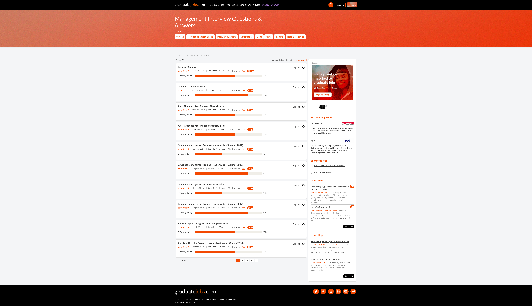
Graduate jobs (217, 4)
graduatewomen (270, 4)
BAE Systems (317, 123)
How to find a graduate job (200, 36)
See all (347, 226)
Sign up (352, 4)
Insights (279, 36)
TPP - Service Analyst (323, 172)
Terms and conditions (227, 300)
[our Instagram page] (331, 291)
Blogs (259, 36)
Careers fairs (246, 36)
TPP (313, 141)
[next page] (256, 260)
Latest (281, 60)
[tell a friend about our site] (346, 291)
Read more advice (295, 36)
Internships (232, 4)
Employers (245, 4)
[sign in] (353, 291)
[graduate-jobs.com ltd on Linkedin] (338, 291)
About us (187, 300)
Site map (178, 300)
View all (180, 36)
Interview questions (226, 36)
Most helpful (301, 60)
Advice (256, 4)
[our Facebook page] (323, 291)
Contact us (198, 300)
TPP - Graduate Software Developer (329, 165)
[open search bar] (330, 4)
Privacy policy (210, 300)
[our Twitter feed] (316, 291)
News (268, 36)
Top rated (290, 60)
